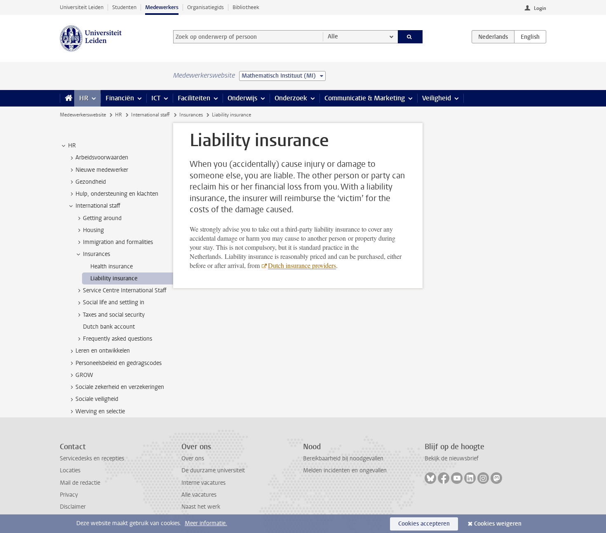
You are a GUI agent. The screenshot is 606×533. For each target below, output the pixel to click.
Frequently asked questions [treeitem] (117, 339)
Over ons (192, 458)
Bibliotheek (246, 7)
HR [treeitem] (72, 145)
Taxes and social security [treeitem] (114, 315)
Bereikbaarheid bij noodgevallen (343, 458)
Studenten (124, 7)
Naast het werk (200, 507)
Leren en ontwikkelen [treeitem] (102, 351)
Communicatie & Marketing (364, 98)
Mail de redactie (80, 483)
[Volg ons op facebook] (443, 478)
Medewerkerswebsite (83, 114)
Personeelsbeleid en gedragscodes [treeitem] (118, 363)
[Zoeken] (410, 36)
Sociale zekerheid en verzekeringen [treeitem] (119, 387)
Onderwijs (242, 98)
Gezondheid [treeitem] (90, 182)
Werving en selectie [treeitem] (100, 411)
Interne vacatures (203, 483)
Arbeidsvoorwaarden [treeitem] (101, 157)
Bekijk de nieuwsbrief (452, 458)
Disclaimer (73, 507)
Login (540, 8)
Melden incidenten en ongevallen (345, 470)
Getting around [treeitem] (102, 218)
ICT (155, 98)
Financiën (120, 98)
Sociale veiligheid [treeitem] (96, 399)
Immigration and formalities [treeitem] (118, 242)
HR (83, 98)
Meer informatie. (206, 523)
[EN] (530, 36)
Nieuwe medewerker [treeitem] (101, 170)
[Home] (67, 98)
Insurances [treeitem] (96, 254)
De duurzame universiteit (213, 470)
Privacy (69, 495)
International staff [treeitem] (97, 206)
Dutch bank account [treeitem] (109, 327)
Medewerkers (162, 7)
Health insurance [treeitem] (111, 266)
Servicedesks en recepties (92, 458)
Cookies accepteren (424, 524)
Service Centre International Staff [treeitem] (125, 290)
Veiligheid (436, 98)
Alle (333, 36)
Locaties (70, 470)
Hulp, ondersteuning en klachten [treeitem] (116, 194)
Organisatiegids (205, 7)
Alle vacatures (198, 495)
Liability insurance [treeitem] (114, 278)
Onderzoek (291, 98)
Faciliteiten (194, 98)
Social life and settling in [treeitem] (113, 302)
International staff (150, 114)
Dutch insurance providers (302, 265)
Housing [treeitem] (93, 230)
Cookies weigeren (497, 524)
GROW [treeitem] (84, 375)
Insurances (191, 114)
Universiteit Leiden (81, 7)
